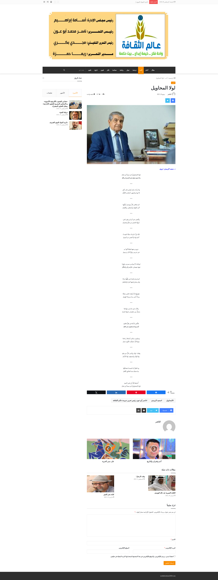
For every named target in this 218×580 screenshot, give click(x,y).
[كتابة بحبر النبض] (100, 483)
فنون (102, 70)
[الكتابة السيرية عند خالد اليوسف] (161, 483)
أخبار (146, 70)
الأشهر (62, 93)
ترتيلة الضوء (63, 112)
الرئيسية (171, 78)
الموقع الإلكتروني (124, 548)
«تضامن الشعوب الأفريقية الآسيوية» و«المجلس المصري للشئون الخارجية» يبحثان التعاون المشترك (55, 104)
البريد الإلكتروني (169, 548)
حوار (128, 70)
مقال (153, 70)
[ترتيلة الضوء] (75, 115)
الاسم (173, 539)
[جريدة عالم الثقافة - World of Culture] (109, 35)
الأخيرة (75, 93)
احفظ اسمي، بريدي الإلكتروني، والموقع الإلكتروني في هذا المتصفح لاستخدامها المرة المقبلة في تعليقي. (142, 556)
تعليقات (49, 93)
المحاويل (169, 400)
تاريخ (96, 70)
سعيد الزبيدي (156, 400)
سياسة (114, 70)
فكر (108, 70)
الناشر (169, 94)
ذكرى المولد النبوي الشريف (139, 2)
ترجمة (134, 70)
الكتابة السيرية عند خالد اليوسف (164, 493)
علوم (89, 70)
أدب (141, 70)
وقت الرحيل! (140, 476)
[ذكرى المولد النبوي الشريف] (75, 125)
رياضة (121, 70)
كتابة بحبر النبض (109, 494)
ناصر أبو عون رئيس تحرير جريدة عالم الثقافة (129, 400)
